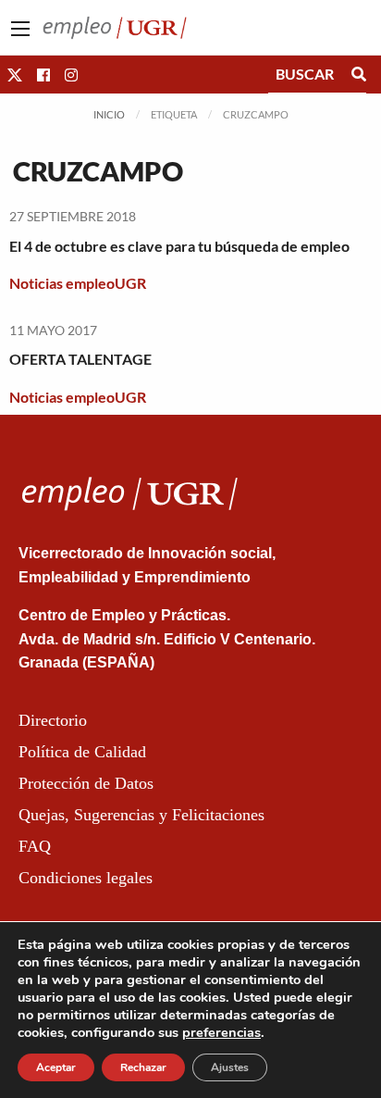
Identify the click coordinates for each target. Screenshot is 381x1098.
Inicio (109, 114)
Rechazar (143, 1067)
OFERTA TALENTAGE (80, 359)
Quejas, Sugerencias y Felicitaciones (141, 814)
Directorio (52, 720)
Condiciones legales (85, 877)
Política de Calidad (82, 751)
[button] (15, 74)
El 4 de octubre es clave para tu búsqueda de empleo (179, 246)
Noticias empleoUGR (77, 283)
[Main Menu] (20, 28)
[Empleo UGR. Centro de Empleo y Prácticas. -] (115, 25)
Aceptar (56, 1067)
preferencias (221, 1032)
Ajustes (230, 1067)
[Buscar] (358, 74)
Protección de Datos (86, 783)
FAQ (34, 846)
